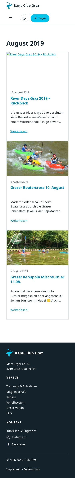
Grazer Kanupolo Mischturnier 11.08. (37, 279)
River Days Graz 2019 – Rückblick (30, 100)
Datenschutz (32, 469)
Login (42, 18)
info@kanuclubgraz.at (21, 431)
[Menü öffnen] (10, 18)
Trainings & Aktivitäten (21, 386)
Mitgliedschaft (16, 392)
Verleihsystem (15, 402)
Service (11, 397)
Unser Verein (15, 408)
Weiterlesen (18, 131)
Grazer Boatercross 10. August (37, 187)
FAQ (9, 413)
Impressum (13, 469)
